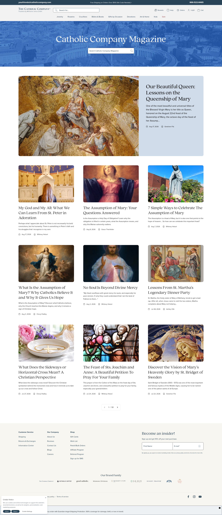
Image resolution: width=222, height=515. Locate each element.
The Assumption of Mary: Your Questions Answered (110, 210)
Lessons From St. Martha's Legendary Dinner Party (170, 290)
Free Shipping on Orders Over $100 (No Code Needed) (111, 2)
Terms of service (62, 496)
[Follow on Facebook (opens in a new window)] (188, 496)
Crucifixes (83, 17)
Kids (155, 17)
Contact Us (51, 445)
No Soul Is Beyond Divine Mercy (110, 287)
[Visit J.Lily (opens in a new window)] (136, 481)
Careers (50, 454)
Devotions (131, 17)
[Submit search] (56, 10)
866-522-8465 (197, 2)
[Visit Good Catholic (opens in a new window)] (82, 481)
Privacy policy (49, 496)
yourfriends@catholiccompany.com (34, 2)
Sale (163, 17)
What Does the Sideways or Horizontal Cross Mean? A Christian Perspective (42, 372)
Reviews (50, 441)
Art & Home (144, 17)
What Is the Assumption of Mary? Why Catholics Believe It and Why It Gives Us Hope (45, 292)
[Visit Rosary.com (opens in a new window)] (118, 481)
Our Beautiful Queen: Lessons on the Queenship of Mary (170, 92)
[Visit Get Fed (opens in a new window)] (169, 481)
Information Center (26, 445)
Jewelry (60, 17)
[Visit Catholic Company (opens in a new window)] (46, 481)
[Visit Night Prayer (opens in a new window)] (154, 481)
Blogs (49, 449)
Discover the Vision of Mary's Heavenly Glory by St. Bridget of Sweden (175, 372)
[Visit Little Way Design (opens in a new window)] (180, 481)
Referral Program (77, 454)
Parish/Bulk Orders (77, 445)
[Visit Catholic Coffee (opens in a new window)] (64, 481)
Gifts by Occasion (115, 17)
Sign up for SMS (76, 458)
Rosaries (71, 17)
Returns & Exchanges (27, 441)
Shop (72, 432)
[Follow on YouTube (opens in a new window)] (200, 496)
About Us (51, 436)
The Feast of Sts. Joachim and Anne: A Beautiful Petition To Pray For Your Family (108, 372)
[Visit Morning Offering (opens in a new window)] (100, 481)
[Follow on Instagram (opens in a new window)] (194, 496)
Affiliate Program (77, 449)
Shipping (22, 436)
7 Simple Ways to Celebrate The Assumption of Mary (175, 210)
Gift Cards (74, 436)
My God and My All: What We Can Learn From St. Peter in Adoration (44, 212)
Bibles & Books (98, 17)
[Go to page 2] (117, 407)
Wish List (73, 441)
